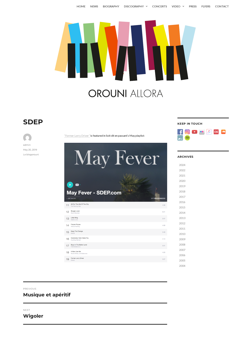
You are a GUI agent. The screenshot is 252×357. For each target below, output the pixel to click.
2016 (182, 202)
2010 (182, 233)
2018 (182, 191)
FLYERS (205, 6)
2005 (182, 260)
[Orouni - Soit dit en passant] (115, 202)
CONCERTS (159, 6)
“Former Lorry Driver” (77, 135)
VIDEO (176, 6)
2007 (182, 249)
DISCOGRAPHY (134, 6)
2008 (182, 244)
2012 (182, 223)
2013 (182, 218)
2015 (182, 207)
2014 (182, 212)
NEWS (94, 6)
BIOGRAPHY (111, 6)
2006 (182, 255)
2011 (182, 228)
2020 (182, 180)
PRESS (193, 6)
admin (27, 144)
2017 (182, 196)
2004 (182, 265)
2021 (182, 175)
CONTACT (222, 6)
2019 (182, 186)
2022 (182, 170)
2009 (182, 239)
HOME (81, 6)
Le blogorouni (31, 154)
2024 (182, 164)
